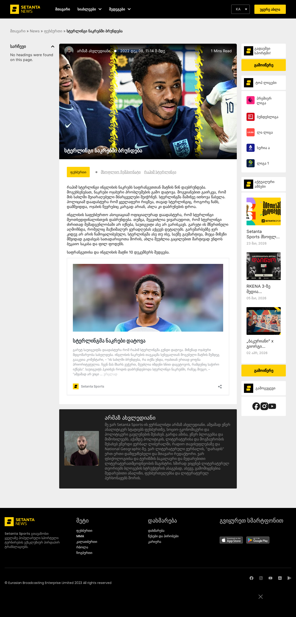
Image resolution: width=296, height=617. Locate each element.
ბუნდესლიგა (267, 117)
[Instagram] (261, 578)
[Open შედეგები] (129, 9)
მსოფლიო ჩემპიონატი (121, 172)
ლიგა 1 (263, 163)
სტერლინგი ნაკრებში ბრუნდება (103, 150)
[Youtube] (270, 578)
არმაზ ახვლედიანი (93, 51)
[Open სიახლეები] (100, 9)
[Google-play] (289, 578)
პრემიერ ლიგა (264, 100)
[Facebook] (251, 578)
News (35, 31)
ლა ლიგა (265, 132)
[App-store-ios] (280, 578)
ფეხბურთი (53, 31)
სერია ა (263, 148)
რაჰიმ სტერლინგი (160, 172)
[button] (240, 9)
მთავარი (17, 31)
